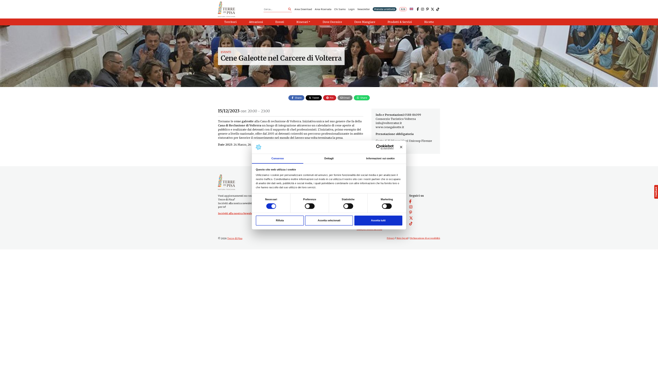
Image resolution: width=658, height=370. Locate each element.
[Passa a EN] (411, 9)
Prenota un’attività (384, 9)
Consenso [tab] (277, 158)
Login (351, 9)
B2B (403, 9)
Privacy (391, 238)
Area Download (303, 9)
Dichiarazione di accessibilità (425, 238)
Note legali (402, 238)
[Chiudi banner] (401, 147)
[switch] (310, 206)
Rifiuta (280, 220)
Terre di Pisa (234, 238)
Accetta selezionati (329, 220)
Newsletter (363, 9)
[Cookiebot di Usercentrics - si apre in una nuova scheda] (379, 147)
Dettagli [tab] (329, 158)
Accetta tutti (378, 220)
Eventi (226, 52)
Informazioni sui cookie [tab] (380, 158)
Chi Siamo (340, 9)
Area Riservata (323, 9)
